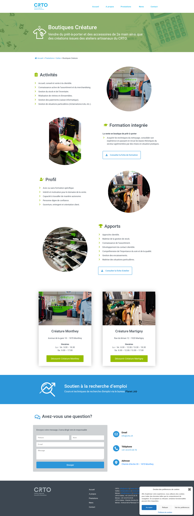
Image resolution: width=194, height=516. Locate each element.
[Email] (116, 434)
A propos (110, 7)
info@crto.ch (124, 488)
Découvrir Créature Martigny (129, 358)
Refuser (165, 507)
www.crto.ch (134, 488)
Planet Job (131, 391)
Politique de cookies (165, 512)
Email (124, 432)
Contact (154, 7)
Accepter (149, 507)
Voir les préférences (182, 507)
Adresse (126, 460)
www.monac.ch (138, 493)
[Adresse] (116, 462)
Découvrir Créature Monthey (65, 358)
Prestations (126, 7)
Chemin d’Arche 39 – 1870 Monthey (138, 464)
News (141, 7)
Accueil (95, 7)
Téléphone (127, 446)
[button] (189, 489)
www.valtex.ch (137, 491)
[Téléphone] (116, 448)
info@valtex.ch (125, 491)
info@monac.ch (126, 493)
